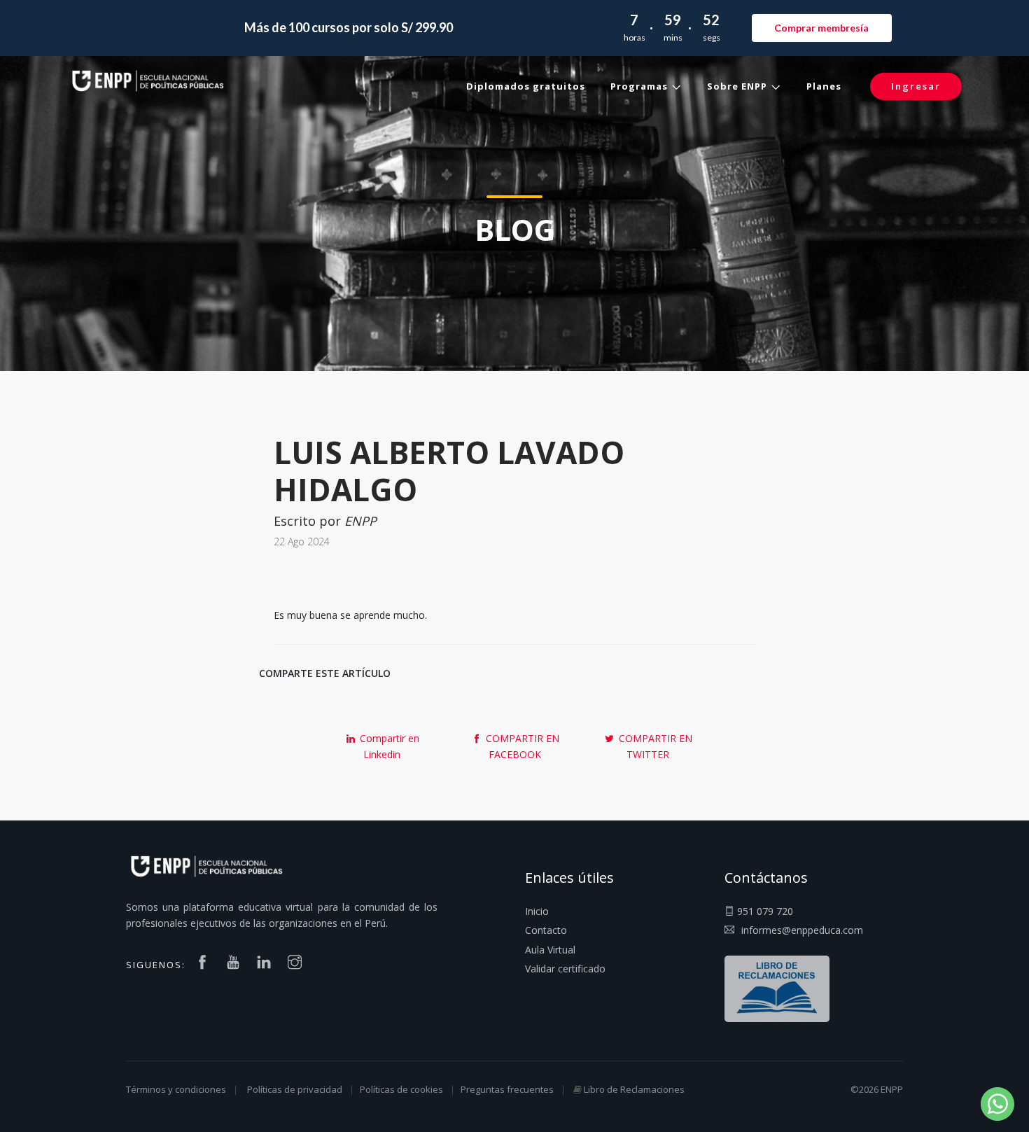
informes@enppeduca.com (802, 930)
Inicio (537, 911)
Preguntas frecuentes (507, 1089)
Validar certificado (565, 968)
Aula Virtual (550, 949)
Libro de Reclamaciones (634, 1089)
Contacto (546, 930)
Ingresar (916, 86)
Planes (823, 86)
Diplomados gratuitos (525, 86)
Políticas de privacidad (294, 1089)
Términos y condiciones (176, 1089)
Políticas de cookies (401, 1089)
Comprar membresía (821, 28)
